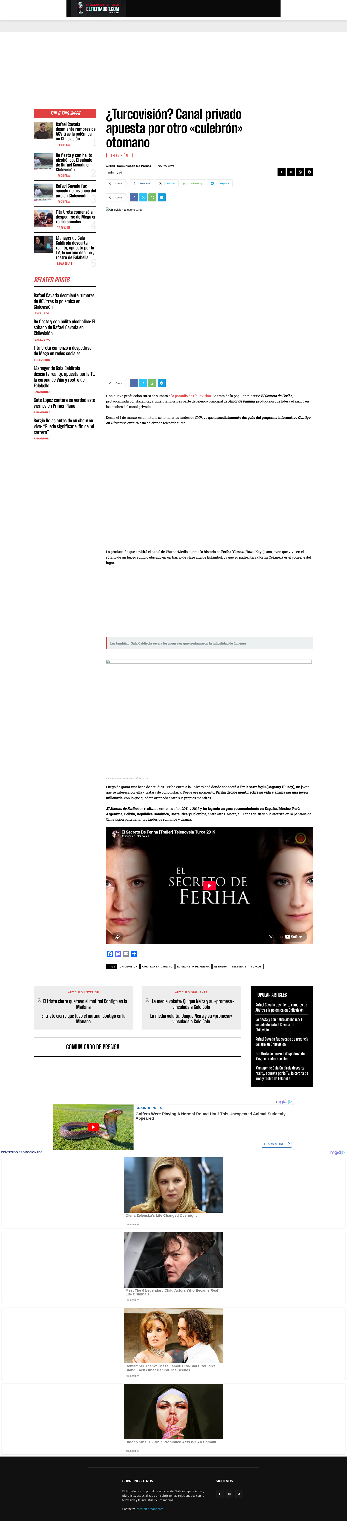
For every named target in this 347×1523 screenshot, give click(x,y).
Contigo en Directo (157, 966)
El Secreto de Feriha (193, 966)
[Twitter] (291, 172)
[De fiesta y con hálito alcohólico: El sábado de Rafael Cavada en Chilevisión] (43, 161)
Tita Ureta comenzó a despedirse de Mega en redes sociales (76, 216)
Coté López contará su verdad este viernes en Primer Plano (64, 403)
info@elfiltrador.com (149, 1509)
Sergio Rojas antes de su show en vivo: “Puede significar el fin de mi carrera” (64, 426)
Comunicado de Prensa (134, 166)
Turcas (256, 966)
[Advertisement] (173, 62)
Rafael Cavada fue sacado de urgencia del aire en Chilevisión (76, 190)
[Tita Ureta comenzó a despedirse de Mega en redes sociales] (43, 218)
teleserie (239, 966)
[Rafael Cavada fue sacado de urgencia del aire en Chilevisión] (43, 192)
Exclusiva (63, 145)
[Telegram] (309, 172)
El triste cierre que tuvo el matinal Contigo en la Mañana (84, 1019)
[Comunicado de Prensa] (52, 1047)
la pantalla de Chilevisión (191, 395)
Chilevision (129, 966)
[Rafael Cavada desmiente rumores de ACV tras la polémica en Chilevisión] (43, 130)
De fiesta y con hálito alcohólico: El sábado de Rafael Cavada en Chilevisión (74, 162)
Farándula (63, 263)
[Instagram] (229, 1494)
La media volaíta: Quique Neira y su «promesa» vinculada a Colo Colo (191, 1019)
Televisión (63, 227)
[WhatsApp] (300, 172)
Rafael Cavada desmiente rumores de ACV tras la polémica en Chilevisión (76, 132)
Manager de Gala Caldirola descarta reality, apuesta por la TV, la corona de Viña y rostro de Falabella (75, 247)
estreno (220, 966)
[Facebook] (282, 172)
